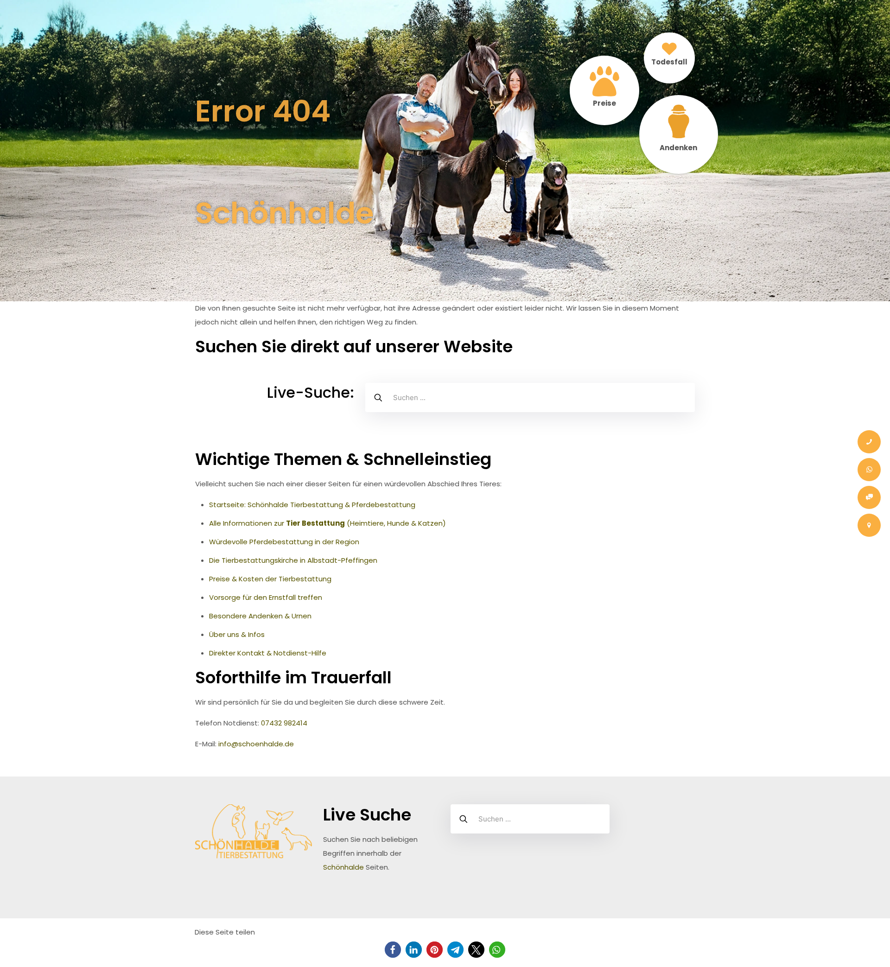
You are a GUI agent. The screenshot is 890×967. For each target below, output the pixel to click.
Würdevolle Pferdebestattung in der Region (284, 542)
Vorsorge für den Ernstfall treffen (265, 597)
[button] (393, 950)
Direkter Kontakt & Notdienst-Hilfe (267, 653)
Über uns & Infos (237, 634)
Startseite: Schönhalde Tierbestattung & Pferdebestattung (312, 504)
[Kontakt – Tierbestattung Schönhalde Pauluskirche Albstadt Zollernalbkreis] (869, 525)
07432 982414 (284, 723)
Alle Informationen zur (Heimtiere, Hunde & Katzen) (327, 523)
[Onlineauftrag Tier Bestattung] (869, 497)
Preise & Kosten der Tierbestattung (270, 579)
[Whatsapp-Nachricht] (869, 469)
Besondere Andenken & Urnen (260, 616)
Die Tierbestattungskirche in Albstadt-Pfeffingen (293, 560)
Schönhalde (343, 867)
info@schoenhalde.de (256, 744)
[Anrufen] (869, 441)
